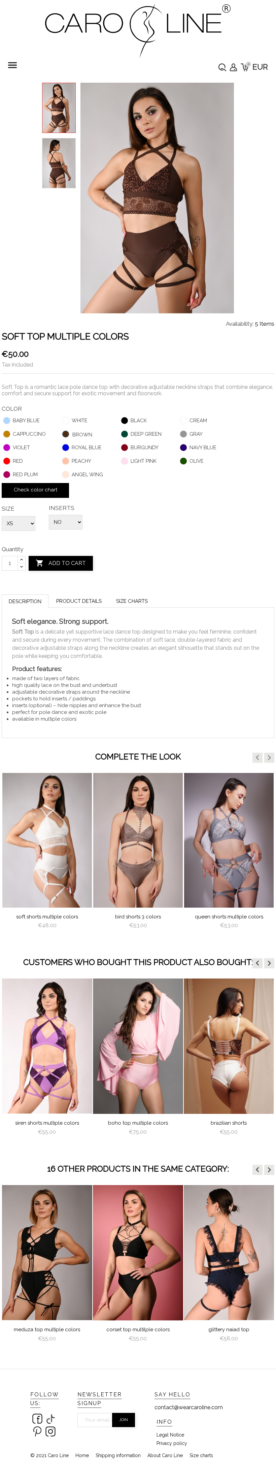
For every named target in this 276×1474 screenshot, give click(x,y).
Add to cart (61, 563)
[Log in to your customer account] (233, 67)
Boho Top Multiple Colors (138, 1123)
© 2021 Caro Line (49, 1455)
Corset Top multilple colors (138, 1329)
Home (82, 1455)
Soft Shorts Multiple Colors (47, 917)
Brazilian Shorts (229, 1123)
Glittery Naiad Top (228, 1329)
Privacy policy (172, 1443)
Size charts (132, 601)
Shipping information (118, 1455)
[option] (47, 857)
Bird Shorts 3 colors (138, 917)
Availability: (239, 323)
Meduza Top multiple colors (47, 1329)
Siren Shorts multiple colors (47, 1123)
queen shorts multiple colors (229, 917)
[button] (257, 758)
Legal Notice (170, 1435)
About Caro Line (165, 1455)
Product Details (79, 601)
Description (25, 601)
